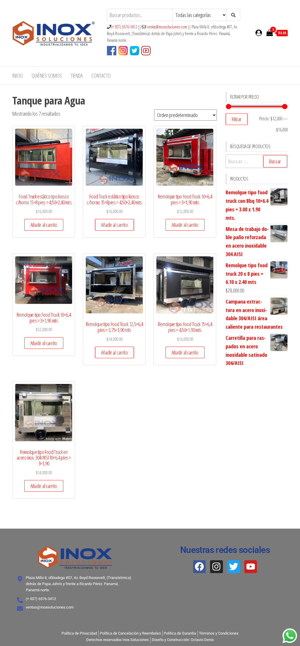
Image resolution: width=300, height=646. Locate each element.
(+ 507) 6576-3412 (124, 27)
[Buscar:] (257, 161)
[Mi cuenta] (258, 32)
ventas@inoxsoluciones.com (167, 27)
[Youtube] (250, 566)
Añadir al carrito (43, 224)
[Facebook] (199, 566)
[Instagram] (216, 566)
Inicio (17, 75)
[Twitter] (233, 566)
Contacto (101, 75)
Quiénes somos (47, 75)
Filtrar (236, 119)
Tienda (77, 75)
